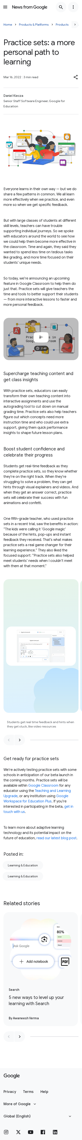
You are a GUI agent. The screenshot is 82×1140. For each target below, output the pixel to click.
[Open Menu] (5, 7)
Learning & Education (23, 865)
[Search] (61, 7)
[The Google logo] (11, 1076)
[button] (76, 77)
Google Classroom (43, 785)
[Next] (75, 24)
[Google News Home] (29, 7)
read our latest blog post (57, 838)
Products (62, 25)
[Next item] (19, 740)
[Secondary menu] (73, 7)
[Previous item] (8, 740)
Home (7, 25)
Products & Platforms (34, 25)
